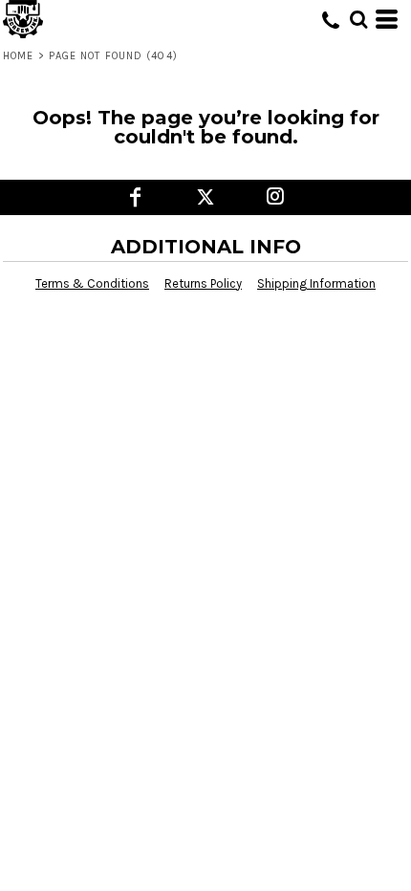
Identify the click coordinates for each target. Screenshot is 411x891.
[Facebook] (136, 197)
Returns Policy (203, 283)
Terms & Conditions (92, 283)
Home (18, 56)
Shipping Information (316, 283)
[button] (358, 19)
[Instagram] (276, 197)
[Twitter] (206, 197)
